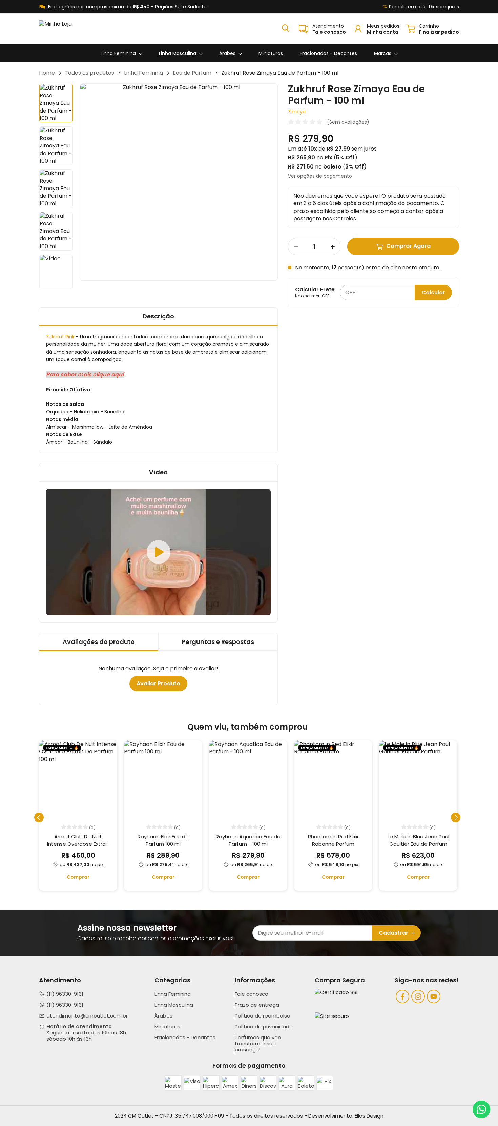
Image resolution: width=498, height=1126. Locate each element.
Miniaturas (270, 53)
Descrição (158, 316)
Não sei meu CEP (312, 296)
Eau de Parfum (192, 73)
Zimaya (297, 111)
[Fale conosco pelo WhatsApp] (481, 1109)
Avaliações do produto (99, 641)
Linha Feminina (118, 53)
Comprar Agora (408, 246)
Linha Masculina (177, 53)
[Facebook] (402, 996)
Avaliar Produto (158, 683)
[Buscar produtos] (285, 28)
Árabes (227, 53)
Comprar (78, 877)
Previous (80, 182)
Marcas (382, 53)
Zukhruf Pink (60, 336)
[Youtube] (433, 996)
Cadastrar (393, 933)
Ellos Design (369, 1115)
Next (278, 182)
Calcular (433, 292)
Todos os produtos (89, 73)
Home (47, 73)
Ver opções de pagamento (320, 176)
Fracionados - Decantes (328, 53)
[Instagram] (418, 996)
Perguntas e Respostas (218, 641)
